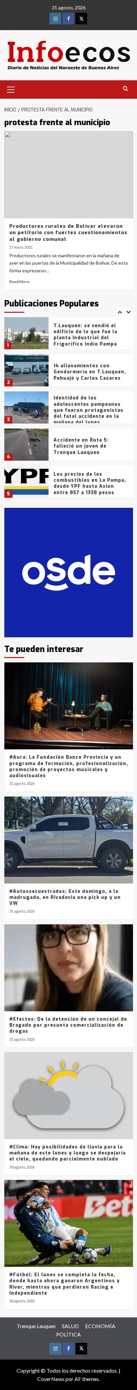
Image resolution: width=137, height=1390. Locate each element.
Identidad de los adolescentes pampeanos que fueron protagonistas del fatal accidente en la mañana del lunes (88, 410)
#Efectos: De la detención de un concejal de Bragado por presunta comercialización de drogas (68, 1025)
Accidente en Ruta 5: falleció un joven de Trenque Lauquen (81, 446)
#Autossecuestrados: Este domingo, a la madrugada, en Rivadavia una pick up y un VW (65, 897)
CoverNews (51, 1379)
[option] (68, 335)
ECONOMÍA (100, 1326)
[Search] (125, 89)
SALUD (70, 1326)
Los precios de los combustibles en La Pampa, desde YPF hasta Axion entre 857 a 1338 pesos (90, 483)
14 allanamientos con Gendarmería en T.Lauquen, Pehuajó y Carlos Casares (90, 372)
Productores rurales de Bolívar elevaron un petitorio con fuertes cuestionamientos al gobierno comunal (68, 233)
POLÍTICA (68, 1334)
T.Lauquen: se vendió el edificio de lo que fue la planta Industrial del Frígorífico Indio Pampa (85, 334)
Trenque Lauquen (36, 1326)
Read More (19, 281)
